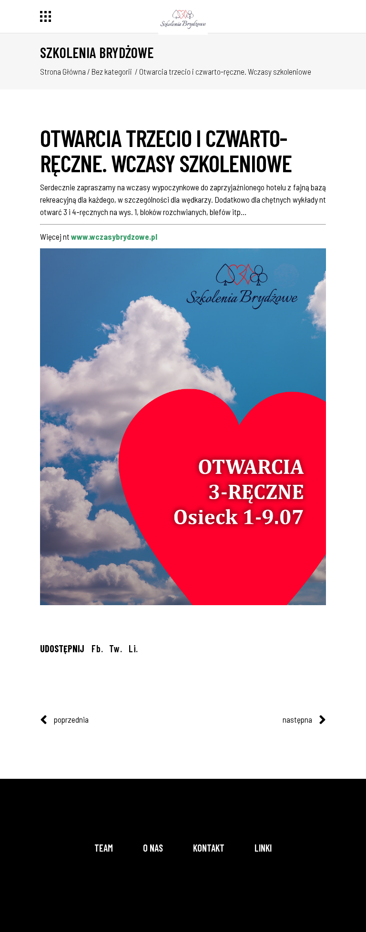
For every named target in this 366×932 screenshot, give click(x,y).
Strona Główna (63, 71)
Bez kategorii (112, 71)
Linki (263, 848)
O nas (153, 848)
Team (103, 848)
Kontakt (208, 848)
